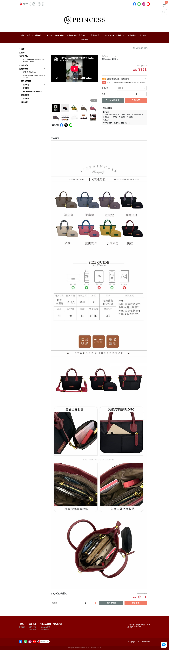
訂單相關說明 (32, 629)
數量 (103, 94)
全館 (104, 79)
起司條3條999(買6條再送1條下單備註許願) (34, 76)
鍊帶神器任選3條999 (29, 72)
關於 (22, 624)
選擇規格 (105, 88)
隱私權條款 (57, 624)
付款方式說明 (45, 624)
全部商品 (32, 624)
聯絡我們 (22, 627)
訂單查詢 (32, 627)
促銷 (104, 82)
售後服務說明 (45, 629)
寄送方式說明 (45, 627)
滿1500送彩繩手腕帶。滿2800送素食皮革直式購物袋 (34, 61)
